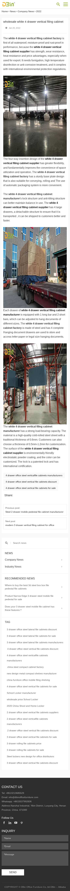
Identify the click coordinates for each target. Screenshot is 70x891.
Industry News (13, 566)
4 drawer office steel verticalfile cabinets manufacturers (27, 658)
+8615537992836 (22, 801)
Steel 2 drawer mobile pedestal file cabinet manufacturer (34, 512)
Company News (26, 11)
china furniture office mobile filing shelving (28, 680)
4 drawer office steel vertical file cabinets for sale (32, 686)
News (13, 11)
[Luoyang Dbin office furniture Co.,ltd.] (13, 4)
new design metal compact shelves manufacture (31, 673)
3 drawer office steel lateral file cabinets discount (32, 629)
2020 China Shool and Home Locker (25, 706)
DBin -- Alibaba (58, 887)
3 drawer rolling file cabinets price (24, 743)
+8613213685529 (15, 793)
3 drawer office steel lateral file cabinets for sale (31, 636)
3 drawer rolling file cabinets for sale (25, 750)
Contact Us (12, 787)
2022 (38, 11)
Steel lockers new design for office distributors (30, 756)
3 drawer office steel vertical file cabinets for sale (32, 737)
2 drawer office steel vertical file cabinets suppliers (32, 712)
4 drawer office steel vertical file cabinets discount (32, 649)
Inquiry (8, 831)
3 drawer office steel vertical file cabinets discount (32, 763)
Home (5, 11)
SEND (13, 872)
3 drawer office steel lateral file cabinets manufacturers (35, 642)
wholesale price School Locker (22, 699)
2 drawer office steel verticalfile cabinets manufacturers (27, 721)
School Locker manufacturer (21, 693)
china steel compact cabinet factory (25, 667)
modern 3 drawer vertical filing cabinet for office (29, 525)
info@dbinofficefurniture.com (23, 797)
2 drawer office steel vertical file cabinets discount (32, 730)
